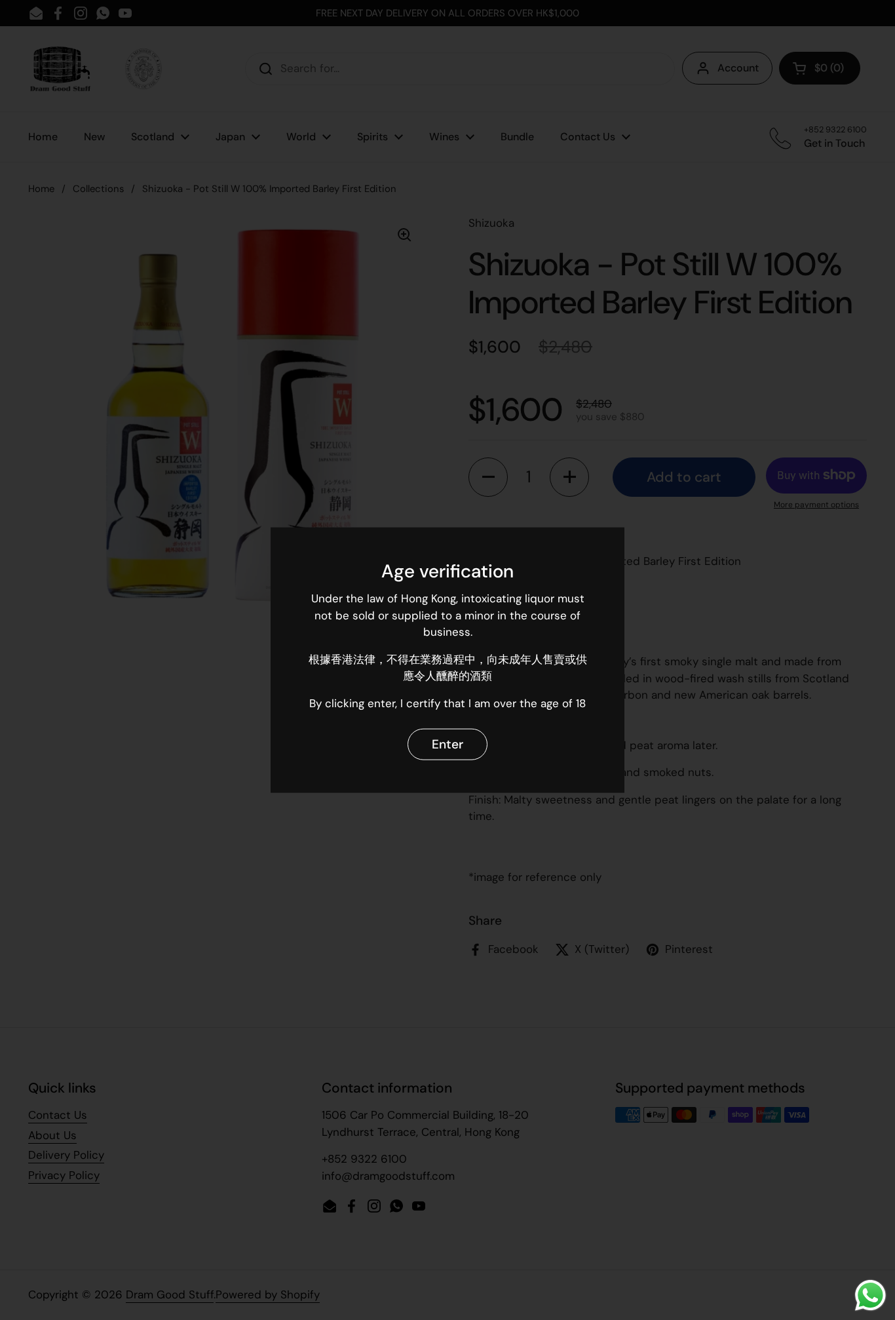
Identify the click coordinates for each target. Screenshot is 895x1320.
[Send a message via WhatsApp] (870, 1295)
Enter (447, 743)
